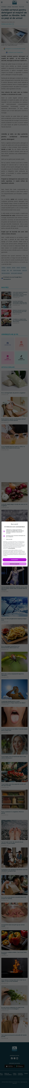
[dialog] (14, 544)
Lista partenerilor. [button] (11, 548)
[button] (14, 539)
